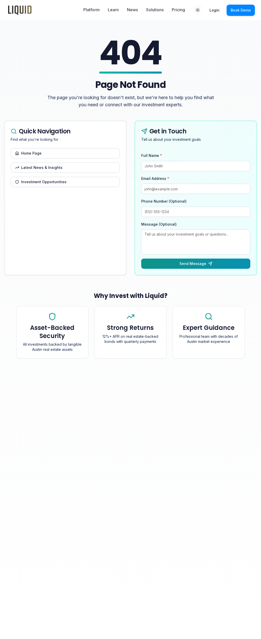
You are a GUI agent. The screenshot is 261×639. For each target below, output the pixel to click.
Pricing (178, 9)
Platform (91, 9)
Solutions (155, 9)
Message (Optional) (159, 224)
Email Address (155, 178)
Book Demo (241, 10)
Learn (113, 9)
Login (214, 10)
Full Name (151, 155)
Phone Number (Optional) (164, 201)
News (132, 9)
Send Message (192, 263)
